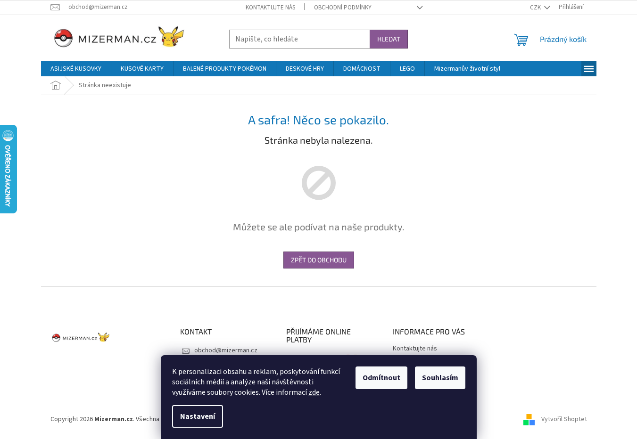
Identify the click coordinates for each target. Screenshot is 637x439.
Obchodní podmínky (343, 7)
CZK (536, 7)
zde (314, 392)
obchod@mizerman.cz (225, 350)
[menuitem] (76, 68)
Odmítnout (381, 378)
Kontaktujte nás (270, 7)
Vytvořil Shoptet (564, 419)
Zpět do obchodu (319, 260)
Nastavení (197, 416)
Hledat (388, 39)
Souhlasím (440, 378)
